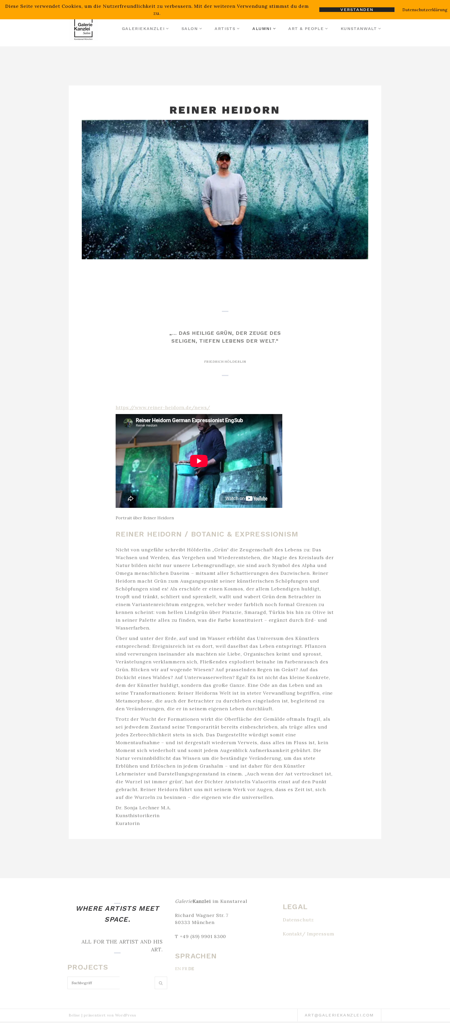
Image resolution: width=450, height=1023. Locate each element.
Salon (190, 28)
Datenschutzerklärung (424, 9)
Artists (225, 28)
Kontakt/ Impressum (308, 934)
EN (178, 968)
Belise (74, 1015)
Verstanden (356, 9)
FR (184, 968)
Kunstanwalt (359, 28)
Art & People (306, 28)
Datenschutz (298, 920)
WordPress (125, 1015)
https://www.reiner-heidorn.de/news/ (163, 407)
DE (191, 968)
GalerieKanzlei (143, 28)
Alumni (262, 28)
